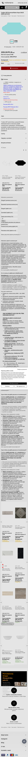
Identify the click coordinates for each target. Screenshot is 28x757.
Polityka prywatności (22, 369)
